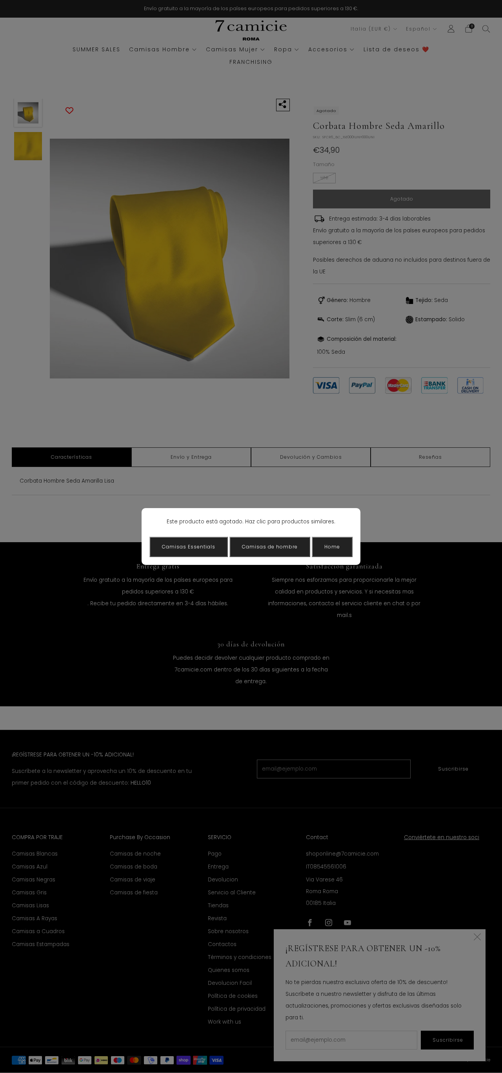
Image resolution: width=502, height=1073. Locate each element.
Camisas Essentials (188, 546)
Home (332, 546)
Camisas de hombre (270, 546)
